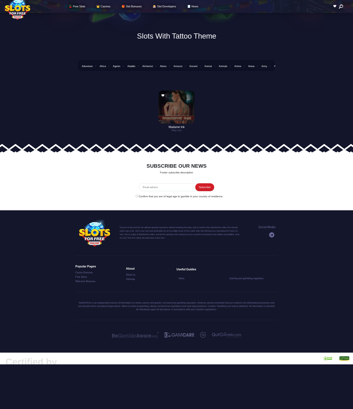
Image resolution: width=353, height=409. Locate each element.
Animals (223, 66)
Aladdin (131, 66)
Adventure (87, 66)
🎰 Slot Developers (164, 6)
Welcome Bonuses (85, 281)
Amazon (178, 66)
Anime (237, 66)
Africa (103, 66)
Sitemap (130, 279)
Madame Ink (177, 127)
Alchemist (147, 66)
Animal (208, 66)
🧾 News (192, 6)
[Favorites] (335, 6)
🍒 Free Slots (77, 6)
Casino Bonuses (84, 272)
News (182, 278)
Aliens (163, 66)
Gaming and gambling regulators (246, 278)
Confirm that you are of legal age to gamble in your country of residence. (181, 196)
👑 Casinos (103, 6)
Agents (116, 66)
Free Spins (81, 276)
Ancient (193, 66)
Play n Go (176, 130)
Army (264, 66)
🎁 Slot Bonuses (132, 6)
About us (131, 274)
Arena (251, 66)
